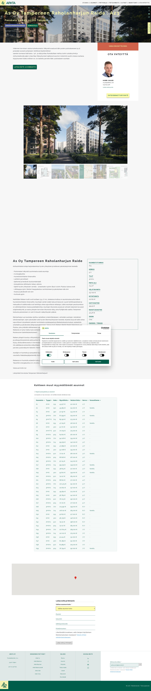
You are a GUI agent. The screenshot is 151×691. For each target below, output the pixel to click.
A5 (37, 419)
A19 (37, 472)
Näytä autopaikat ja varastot (45, 392)
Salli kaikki (98, 361)
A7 (37, 427)
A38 (37, 544)
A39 (37, 548)
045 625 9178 (106, 84)
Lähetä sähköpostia (108, 87)
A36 (37, 537)
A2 (37, 408)
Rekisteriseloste (135, 685)
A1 (37, 404)
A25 (37, 495)
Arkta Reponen (37, 664)
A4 (37, 415)
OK (140, 664)
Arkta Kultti (37, 670)
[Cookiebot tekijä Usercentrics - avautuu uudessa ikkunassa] (102, 328)
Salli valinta (75, 361)
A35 (37, 533)
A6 (37, 423)
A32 (37, 522)
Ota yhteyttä (144, 3)
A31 (37, 518)
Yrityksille (103, 3)
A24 (37, 491)
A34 (37, 529)
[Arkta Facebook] (149, 7)
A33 (37, 525)
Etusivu (86, 3)
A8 (37, 431)
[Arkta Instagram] (149, 17)
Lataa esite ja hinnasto (25, 67)
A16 (37, 461)
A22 (37, 484)
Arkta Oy (38, 658)
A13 (37, 450)
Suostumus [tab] (52, 333)
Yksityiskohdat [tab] (75, 333)
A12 (37, 446)
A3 (37, 412)
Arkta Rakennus (38, 661)
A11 (37, 442)
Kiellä (52, 361)
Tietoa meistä (114, 3)
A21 (37, 480)
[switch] (66, 355)
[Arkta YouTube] (149, 14)
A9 (37, 434)
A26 (37, 499)
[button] (125, 133)
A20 (37, 476)
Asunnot (93, 3)
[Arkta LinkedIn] (149, 10)
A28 (37, 506)
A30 (37, 514)
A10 (37, 438)
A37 (37, 541)
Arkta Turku (38, 674)
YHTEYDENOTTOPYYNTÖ (118, 95)
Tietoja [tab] (99, 333)
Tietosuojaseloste (144, 685)
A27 (37, 503)
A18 (37, 469)
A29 (37, 510)
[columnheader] (40, 400)
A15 (37, 457)
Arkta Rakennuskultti (38, 667)
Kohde (11, 35)
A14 (37, 453)
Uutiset (124, 3)
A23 (37, 487)
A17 (37, 465)
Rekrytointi (133, 3)
